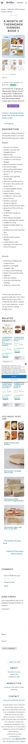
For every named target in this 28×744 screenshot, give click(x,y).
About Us (14, 674)
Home (3, 9)
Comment (5, 609)
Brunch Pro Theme (17, 741)
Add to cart (13, 106)
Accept (14, 376)
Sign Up (7, 687)
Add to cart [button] (17, 357)
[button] (26, 364)
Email (4, 641)
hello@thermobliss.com (14, 700)
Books (13, 115)
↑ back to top (14, 662)
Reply (6, 586)
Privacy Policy (14, 379)
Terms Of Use (14, 677)
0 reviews (13, 74)
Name (4, 634)
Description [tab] (8, 124)
